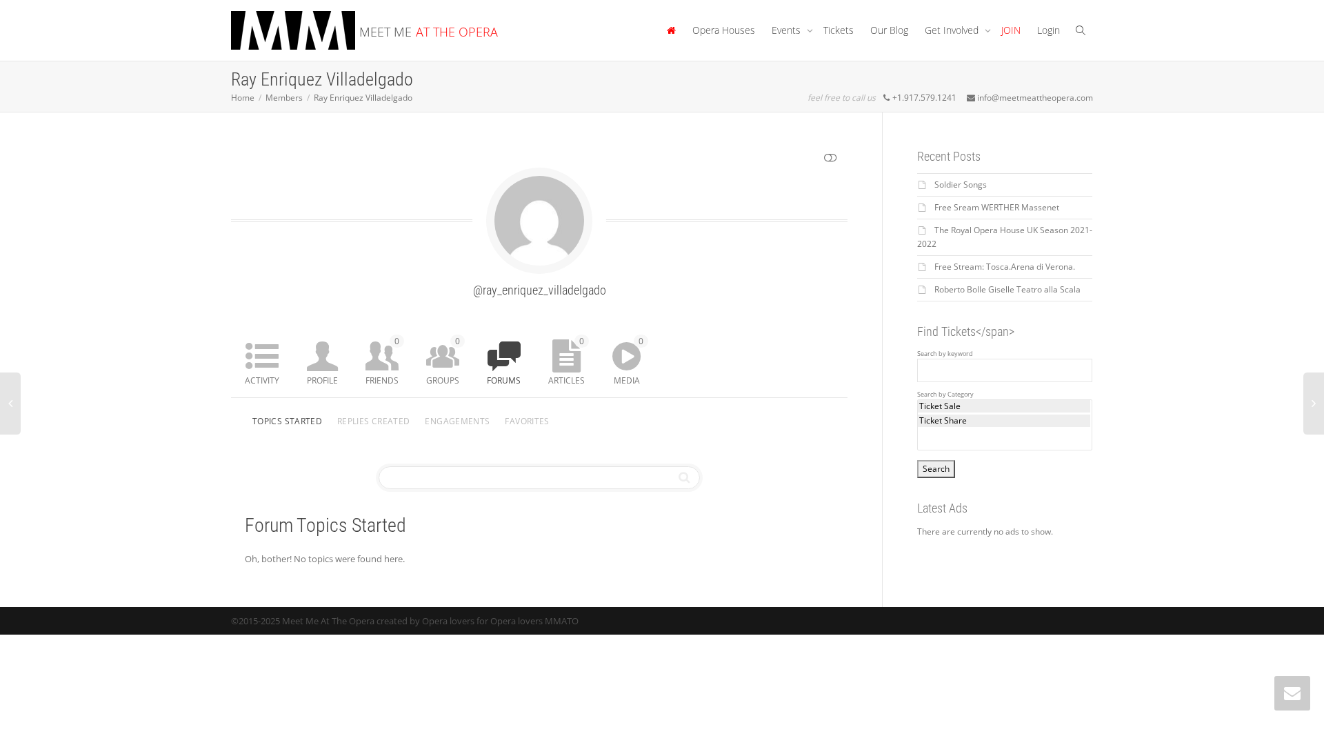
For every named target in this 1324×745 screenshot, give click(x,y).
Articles (566, 360)
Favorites (527, 421)
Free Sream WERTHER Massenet (996, 207)
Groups (443, 360)
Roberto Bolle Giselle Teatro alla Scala (1007, 289)
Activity (262, 380)
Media (628, 360)
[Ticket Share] (1004, 421)
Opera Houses (723, 30)
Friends (382, 360)
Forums (504, 380)
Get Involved (953, 30)
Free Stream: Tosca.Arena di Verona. (1004, 266)
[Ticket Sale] (1004, 406)
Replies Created (373, 421)
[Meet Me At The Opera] (671, 30)
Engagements (457, 421)
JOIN (1011, 30)
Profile (322, 380)
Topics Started (287, 421)
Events (787, 30)
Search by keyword (945, 354)
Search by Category (945, 394)
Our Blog (889, 30)
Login (1048, 30)
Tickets (838, 30)
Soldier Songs (960, 184)
